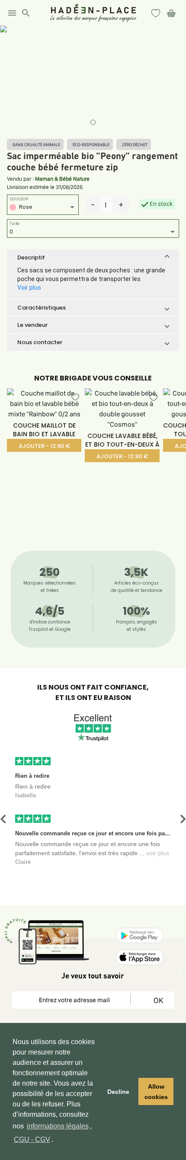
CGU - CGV (32, 1139)
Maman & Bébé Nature (62, 179)
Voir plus (29, 287)
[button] (93, 257)
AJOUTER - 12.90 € (44, 446)
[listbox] (43, 208)
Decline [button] (118, 1091)
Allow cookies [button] (156, 1091)
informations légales (58, 1126)
